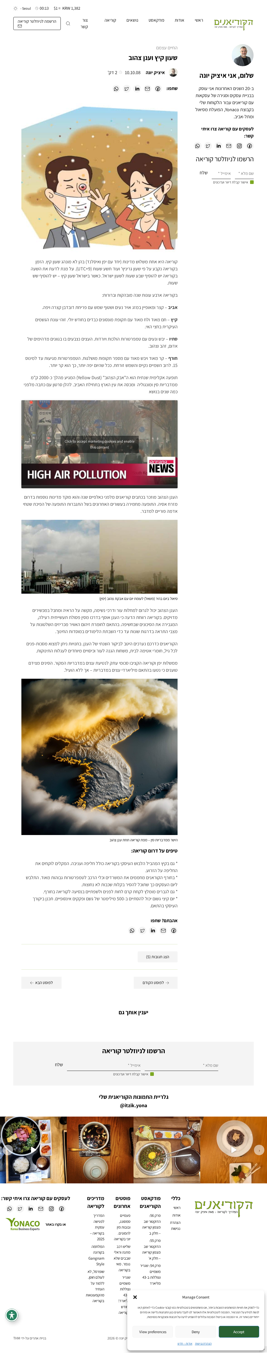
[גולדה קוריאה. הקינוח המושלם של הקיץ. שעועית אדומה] (233, 1150)
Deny (196, 1331)
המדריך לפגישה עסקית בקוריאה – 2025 (97, 1227)
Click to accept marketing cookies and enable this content (100, 444)
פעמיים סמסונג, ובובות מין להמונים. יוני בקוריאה (122, 1227)
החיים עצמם (167, 48)
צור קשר (84, 23)
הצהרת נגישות (203, 1343)
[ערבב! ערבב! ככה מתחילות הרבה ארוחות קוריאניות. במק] (167, 1150)
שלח (204, 173)
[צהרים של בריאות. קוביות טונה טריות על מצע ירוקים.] (33, 1150)
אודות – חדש (185, 1343)
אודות (179, 20)
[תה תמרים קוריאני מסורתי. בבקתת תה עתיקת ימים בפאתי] (100, 1150)
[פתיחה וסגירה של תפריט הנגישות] (11, 1315)
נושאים (132, 20)
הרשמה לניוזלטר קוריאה (37, 21)
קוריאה (110, 20)
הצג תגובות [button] (157, 956)
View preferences (152, 1331)
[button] (135, 1297)
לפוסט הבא (44, 982)
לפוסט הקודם (153, 982)
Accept (238, 1331)
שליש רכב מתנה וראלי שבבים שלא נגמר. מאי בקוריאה (122, 1258)
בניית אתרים (38, 1338)
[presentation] (259, 1150)
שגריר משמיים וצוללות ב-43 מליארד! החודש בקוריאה (124, 1295)
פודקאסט (156, 20)
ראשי (199, 20)
